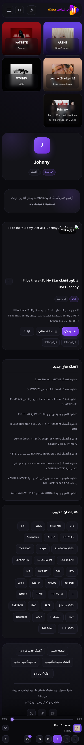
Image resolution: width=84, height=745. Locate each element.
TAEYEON (17, 606)
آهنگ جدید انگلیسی (57, 662)
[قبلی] (48, 739)
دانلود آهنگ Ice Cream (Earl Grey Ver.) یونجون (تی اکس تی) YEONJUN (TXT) (45, 466)
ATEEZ (51, 537)
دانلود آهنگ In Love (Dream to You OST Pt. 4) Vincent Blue (43, 426)
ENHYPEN (68, 537)
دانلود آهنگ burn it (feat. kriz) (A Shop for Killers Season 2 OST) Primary (45, 441)
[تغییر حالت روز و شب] (31, 10)
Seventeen (33, 537)
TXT (23, 526)
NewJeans (21, 617)
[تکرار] (75, 739)
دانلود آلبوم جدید (25, 662)
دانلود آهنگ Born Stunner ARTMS (56, 379)
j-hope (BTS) (66, 606)
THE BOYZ (25, 549)
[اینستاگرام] (53, 713)
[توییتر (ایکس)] (31, 713)
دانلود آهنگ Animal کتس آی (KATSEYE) (52, 389)
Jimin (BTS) (67, 628)
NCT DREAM (67, 560)
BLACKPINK (22, 560)
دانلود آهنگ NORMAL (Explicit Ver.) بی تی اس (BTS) (43, 454)
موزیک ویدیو (42, 673)
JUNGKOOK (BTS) (64, 549)
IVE (28, 572)
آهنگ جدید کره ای (30, 651)
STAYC (39, 594)
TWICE (38, 526)
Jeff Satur (47, 628)
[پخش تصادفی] (39, 739)
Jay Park (69, 583)
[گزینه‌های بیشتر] (9, 281)
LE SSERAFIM (44, 560)
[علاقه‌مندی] (5, 728)
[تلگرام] (42, 713)
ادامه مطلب (45, 331)
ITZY (71, 572)
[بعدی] (66, 739)
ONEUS (52, 583)
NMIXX (23, 594)
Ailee (21, 583)
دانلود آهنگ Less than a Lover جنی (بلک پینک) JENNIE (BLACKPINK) (43, 402)
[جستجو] (19, 10)
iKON (71, 617)
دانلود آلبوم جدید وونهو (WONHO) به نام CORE (47, 414)
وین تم (29, 702)
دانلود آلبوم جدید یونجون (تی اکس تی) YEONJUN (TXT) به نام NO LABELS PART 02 (42, 481)
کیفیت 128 (70, 342)
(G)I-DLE (55, 617)
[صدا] (5, 739)
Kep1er (36, 583)
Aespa (42, 549)
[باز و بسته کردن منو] (9, 10)
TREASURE (57, 594)
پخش (67, 331)
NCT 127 (42, 572)
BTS (72, 526)
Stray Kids (55, 526)
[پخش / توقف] (57, 739)
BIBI (58, 572)
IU (73, 594)
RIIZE (47, 606)
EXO (33, 606)
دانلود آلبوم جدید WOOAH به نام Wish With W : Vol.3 (44, 493)
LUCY (39, 617)
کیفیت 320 (50, 342)
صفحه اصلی (57, 651)
